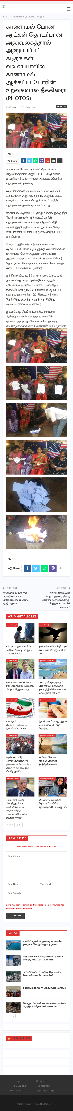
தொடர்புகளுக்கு (45, 1091)
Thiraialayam (20, 1038)
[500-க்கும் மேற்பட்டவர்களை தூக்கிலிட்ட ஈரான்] (20, 708)
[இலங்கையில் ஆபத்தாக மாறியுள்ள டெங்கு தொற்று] (53, 708)
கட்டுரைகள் (20, 1086)
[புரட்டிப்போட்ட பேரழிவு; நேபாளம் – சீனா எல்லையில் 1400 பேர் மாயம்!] (13, 976)
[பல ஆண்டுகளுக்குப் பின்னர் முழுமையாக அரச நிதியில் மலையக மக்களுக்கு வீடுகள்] (53, 669)
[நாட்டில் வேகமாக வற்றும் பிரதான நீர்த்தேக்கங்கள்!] (53, 744)
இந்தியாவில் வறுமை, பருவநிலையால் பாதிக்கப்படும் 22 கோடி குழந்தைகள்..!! (15, 598)
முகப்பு (20, 1081)
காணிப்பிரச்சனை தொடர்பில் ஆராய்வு (45, 988)
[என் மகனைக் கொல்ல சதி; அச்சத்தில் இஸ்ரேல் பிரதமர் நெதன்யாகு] (20, 669)
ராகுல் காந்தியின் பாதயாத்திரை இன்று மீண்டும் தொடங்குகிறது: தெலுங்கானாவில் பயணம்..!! (56, 600)
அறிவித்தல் (44, 1086)
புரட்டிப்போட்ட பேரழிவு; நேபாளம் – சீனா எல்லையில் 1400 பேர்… (42, 973)
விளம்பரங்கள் (17, 1091)
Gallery (62, 106)
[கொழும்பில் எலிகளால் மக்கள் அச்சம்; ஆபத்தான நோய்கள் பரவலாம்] (13, 1007)
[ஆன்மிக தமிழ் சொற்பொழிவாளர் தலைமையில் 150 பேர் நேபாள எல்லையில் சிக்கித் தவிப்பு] (20, 744)
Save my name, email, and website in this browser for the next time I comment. (35, 906)
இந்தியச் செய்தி (13, 778)
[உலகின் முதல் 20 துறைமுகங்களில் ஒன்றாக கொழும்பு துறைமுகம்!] (13, 945)
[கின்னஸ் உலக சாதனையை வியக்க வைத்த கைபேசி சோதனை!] (13, 960)
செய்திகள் (41, 1081)
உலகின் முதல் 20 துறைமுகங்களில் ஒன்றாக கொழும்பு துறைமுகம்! (42, 942)
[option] (36, 977)
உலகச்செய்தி (12, 625)
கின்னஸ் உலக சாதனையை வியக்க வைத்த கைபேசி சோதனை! (43, 958)
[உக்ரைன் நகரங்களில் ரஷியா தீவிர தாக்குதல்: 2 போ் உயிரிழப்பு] (20, 633)
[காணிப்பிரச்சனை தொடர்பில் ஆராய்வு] (13, 991)
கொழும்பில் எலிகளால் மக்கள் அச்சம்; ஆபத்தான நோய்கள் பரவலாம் (44, 1004)
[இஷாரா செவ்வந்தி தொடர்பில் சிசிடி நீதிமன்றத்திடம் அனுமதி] (53, 787)
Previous (10, 130)
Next (63, 130)
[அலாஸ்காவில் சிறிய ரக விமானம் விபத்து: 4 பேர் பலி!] (53, 633)
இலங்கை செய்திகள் (47, 660)
